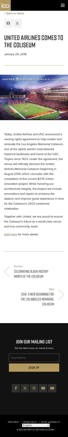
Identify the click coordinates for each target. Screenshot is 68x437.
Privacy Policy (30, 421)
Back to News (15, 13)
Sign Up (34, 367)
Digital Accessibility (50, 421)
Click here (10, 234)
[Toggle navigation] (62, 5)
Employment (13, 421)
